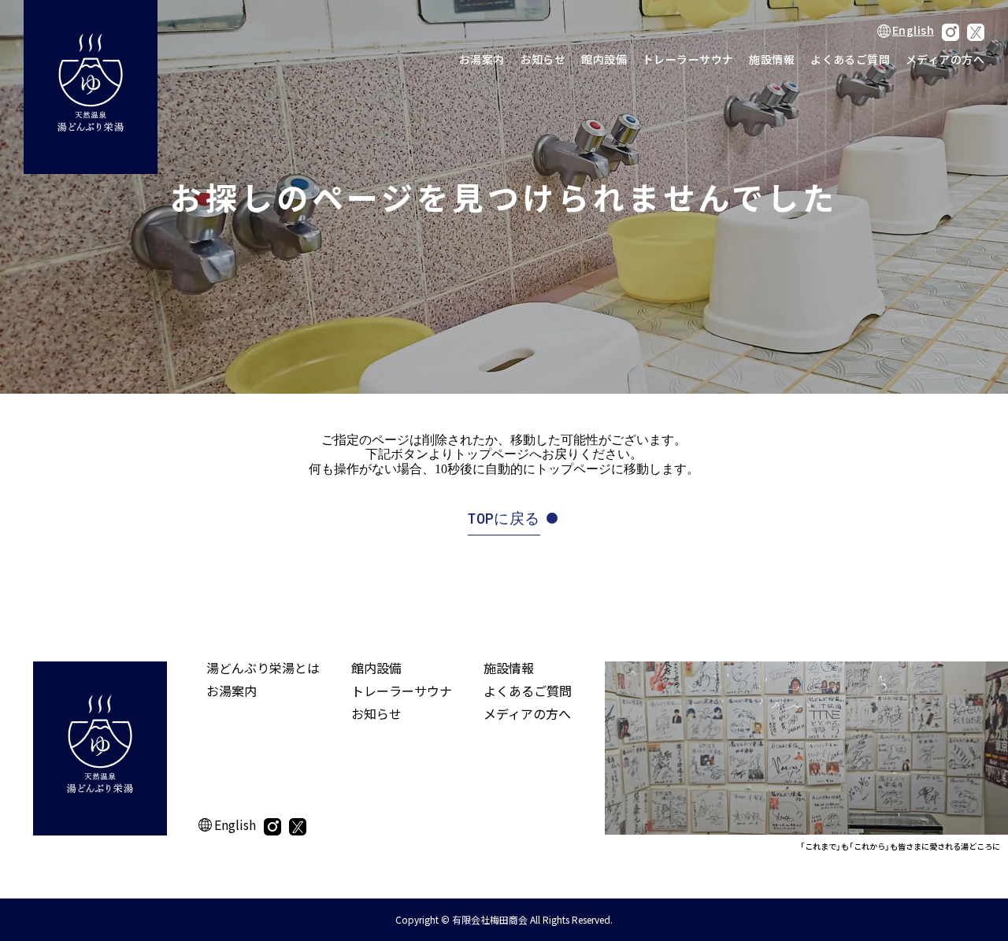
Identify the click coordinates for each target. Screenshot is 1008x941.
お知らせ (543, 59)
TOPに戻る (503, 518)
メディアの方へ (945, 59)
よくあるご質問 (850, 59)
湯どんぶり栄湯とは (263, 667)
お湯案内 (482, 59)
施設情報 (772, 59)
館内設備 (604, 59)
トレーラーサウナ (688, 59)
